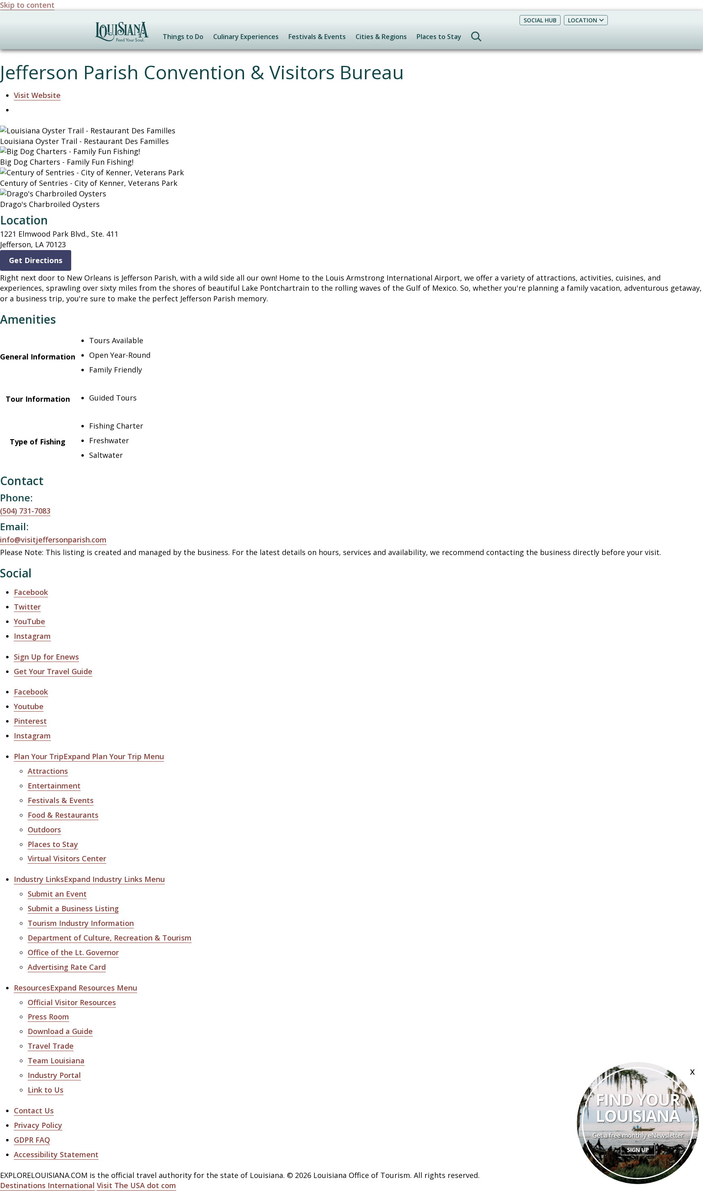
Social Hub (540, 20)
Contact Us (34, 1110)
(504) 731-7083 (25, 511)
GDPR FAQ (32, 1140)
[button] (89, 756)
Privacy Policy (38, 1125)
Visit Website (37, 95)
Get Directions (35, 260)
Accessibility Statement (56, 1154)
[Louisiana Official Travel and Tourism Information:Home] (121, 35)
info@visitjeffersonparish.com (53, 539)
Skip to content (27, 5)
